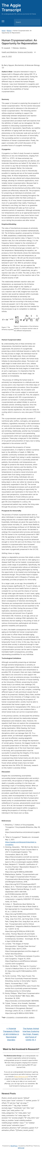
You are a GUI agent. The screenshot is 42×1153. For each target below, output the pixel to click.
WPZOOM (21, 1148)
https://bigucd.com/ (21, 1077)
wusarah (7, 48)
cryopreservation (21, 1017)
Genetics (23, 48)
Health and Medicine (9, 52)
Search (37, 22)
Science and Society (25, 52)
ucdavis (31, 1017)
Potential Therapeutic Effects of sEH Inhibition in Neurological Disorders (11, 1034)
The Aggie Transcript (11, 7)
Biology (9, 30)
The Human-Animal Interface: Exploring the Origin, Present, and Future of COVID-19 (31, 1034)
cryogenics (10, 1017)
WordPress (13, 1146)
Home (3, 30)
